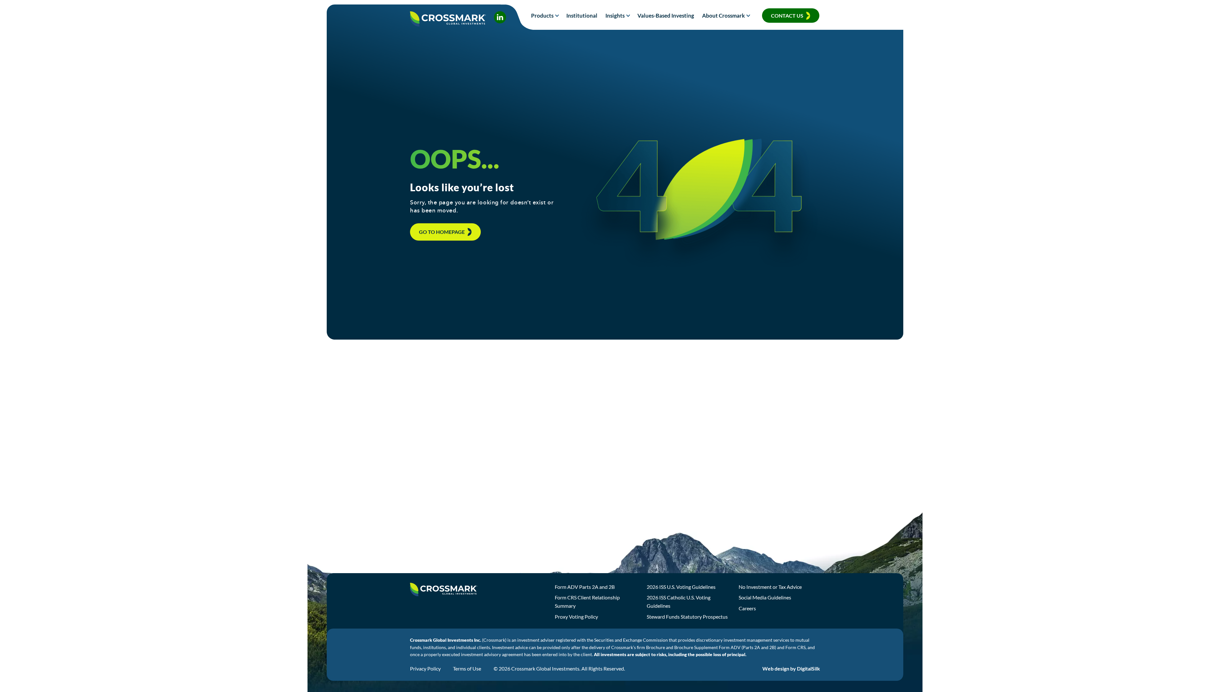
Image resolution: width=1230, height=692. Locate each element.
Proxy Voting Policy (576, 617)
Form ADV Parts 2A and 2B (585, 587)
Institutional (581, 15)
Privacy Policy (425, 668)
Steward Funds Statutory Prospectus (687, 617)
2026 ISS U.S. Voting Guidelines (681, 587)
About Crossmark (723, 15)
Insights (615, 15)
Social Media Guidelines (765, 597)
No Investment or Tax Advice (770, 587)
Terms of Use (467, 668)
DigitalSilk (808, 668)
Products (542, 15)
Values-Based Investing (665, 15)
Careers (747, 608)
